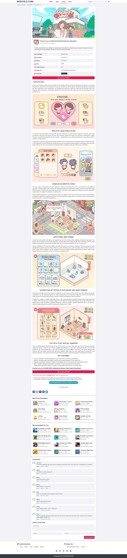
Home (51, 1)
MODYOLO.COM (25, 1)
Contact (83, 547)
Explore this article (38, 82)
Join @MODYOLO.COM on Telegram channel (64, 382)
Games (64, 1)
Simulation (64, 60)
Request (36, 547)
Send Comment (89, 537)
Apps (57, 1)
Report (42, 547)
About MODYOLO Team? (73, 547)
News (70, 1)
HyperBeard (64, 57)
